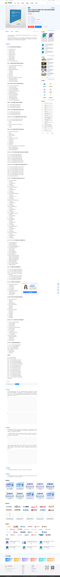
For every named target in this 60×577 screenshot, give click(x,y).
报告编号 (29, 16)
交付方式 (29, 23)
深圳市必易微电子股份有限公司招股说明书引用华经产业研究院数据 (19, 519)
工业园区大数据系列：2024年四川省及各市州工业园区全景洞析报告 (50, 498)
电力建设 (46, 53)
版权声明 (23, 570)
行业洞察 (22, 3)
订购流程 (38, 31)
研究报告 (27, 3)
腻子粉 (29, 7)
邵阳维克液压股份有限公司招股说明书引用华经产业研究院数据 (29, 518)
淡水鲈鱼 (48, 64)
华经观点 (43, 57)
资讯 (15, 3)
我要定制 (52, 133)
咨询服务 (32, 3)
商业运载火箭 (45, 33)
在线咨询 (46, 26)
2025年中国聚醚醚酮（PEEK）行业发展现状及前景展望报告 (9, 489)
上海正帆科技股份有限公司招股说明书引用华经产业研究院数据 (40, 518)
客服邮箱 (29, 20)
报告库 (36, 3)
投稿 (49, 0)
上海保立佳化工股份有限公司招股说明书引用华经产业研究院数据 (50, 519)
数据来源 (16, 31)
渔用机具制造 (48, 75)
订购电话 (29, 19)
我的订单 (53, 0)
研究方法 (12, 31)
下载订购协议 (34, 31)
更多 (53, 480)
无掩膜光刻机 (48, 71)
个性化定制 (38, 26)
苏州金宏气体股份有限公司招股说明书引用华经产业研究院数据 (9, 518)
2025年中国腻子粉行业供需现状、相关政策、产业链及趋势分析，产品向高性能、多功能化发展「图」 (32, 542)
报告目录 (7, 31)
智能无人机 (46, 46)
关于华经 (23, 567)
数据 (18, 3)
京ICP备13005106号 (52, 576)
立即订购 (31, 26)
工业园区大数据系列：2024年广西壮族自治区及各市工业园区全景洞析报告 (30, 498)
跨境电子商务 (51, 33)
